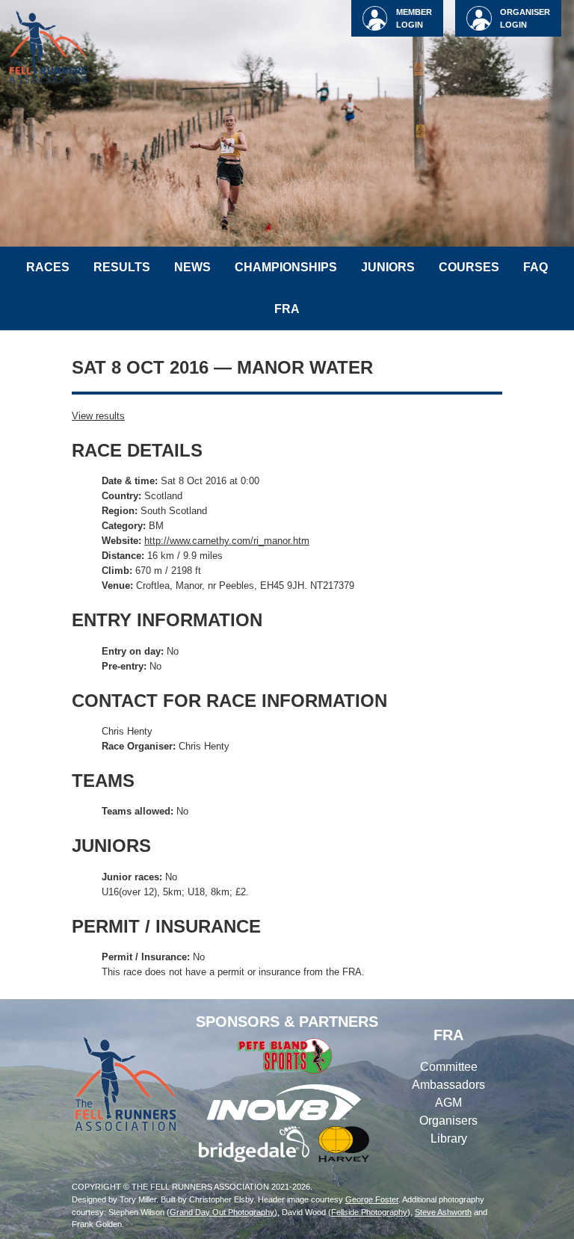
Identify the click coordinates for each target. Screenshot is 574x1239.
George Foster (371, 1199)
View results (98, 415)
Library (448, 1138)
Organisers (448, 1120)
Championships (286, 267)
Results (121, 267)
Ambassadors (448, 1084)
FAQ (535, 267)
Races (48, 267)
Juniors (388, 267)
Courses (469, 267)
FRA (287, 309)
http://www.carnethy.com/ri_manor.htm (226, 540)
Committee (449, 1066)
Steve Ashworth (443, 1212)
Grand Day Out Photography (222, 1212)
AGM (448, 1102)
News (192, 267)
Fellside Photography (369, 1212)
